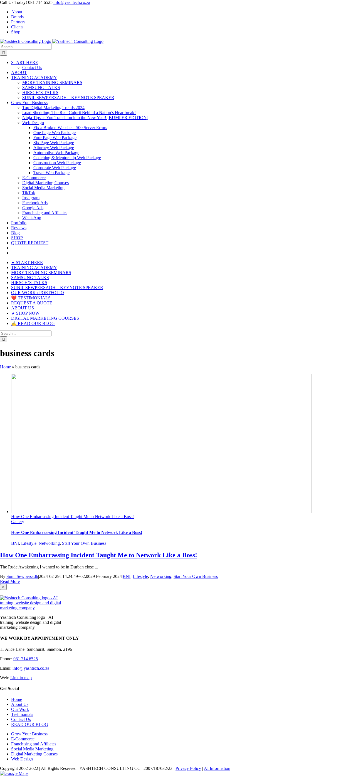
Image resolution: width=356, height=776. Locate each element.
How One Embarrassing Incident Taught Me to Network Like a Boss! (72, 516)
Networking (49, 543)
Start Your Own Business (84, 543)
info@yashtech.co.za (71, 2)
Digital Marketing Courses (34, 754)
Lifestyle (28, 543)
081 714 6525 (25, 658)
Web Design (22, 759)
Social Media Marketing (32, 749)
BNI (15, 543)
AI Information (217, 768)
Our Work (20, 709)
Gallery (17, 521)
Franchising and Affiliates (33, 743)
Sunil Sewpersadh (22, 576)
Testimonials (22, 714)
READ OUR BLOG (29, 724)
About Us (19, 704)
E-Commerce (22, 738)
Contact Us (21, 719)
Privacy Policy (188, 768)
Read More (10, 581)
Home (5, 366)
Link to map (21, 677)
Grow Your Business (29, 733)
